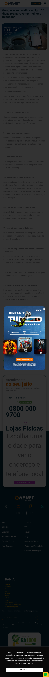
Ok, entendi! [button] (24, 670)
